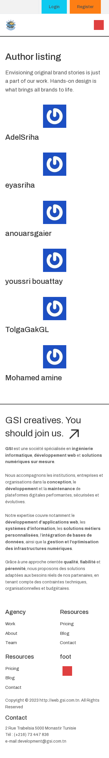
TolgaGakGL (27, 330)
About (11, 633)
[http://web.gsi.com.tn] (10, 24)
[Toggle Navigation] (67, 671)
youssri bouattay (34, 281)
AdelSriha (22, 137)
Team (11, 642)
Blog (64, 633)
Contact (68, 642)
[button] (99, 25)
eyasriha (20, 185)
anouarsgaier (28, 233)
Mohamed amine (33, 378)
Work (10, 623)
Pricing (67, 623)
